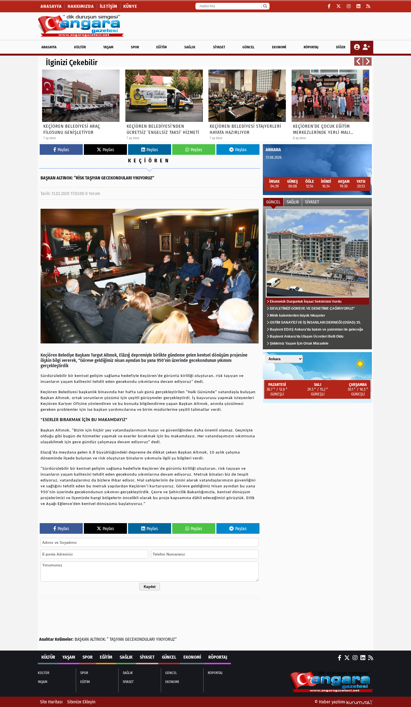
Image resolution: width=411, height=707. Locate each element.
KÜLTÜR (80, 47)
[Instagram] (349, 6)
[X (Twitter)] (339, 6)
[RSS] (368, 6)
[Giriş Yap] (357, 47)
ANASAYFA (48, 47)
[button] (358, 61)
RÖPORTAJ (311, 47)
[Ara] (265, 6)
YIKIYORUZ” (166, 639)
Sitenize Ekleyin (81, 701)
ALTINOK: (98, 639)
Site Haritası (51, 701)
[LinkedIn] (358, 6)
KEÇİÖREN (149, 161)
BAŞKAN (82, 639)
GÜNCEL (248, 47)
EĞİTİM (161, 47)
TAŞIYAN (117, 639)
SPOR (135, 47)
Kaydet (149, 587)
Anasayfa (51, 6)
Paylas (63, 149)
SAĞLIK (189, 47)
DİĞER (340, 47)
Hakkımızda (81, 6)
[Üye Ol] (366, 47)
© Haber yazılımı (330, 701)
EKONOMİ (279, 47)
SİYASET (219, 47)
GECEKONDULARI (140, 639)
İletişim (108, 6)
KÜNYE (130, 6)
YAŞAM (108, 47)
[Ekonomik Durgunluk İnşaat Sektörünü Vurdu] (317, 278)
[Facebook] (329, 6)
